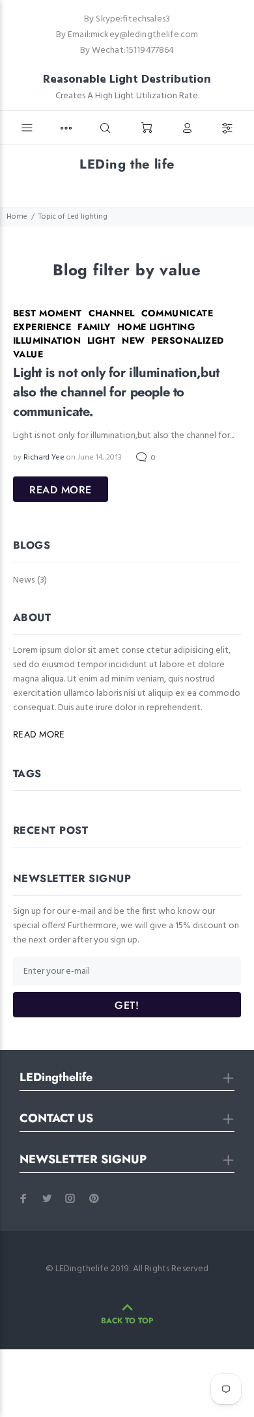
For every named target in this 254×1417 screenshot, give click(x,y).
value (28, 354)
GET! (127, 1005)
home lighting (156, 326)
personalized (187, 340)
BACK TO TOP (127, 1321)
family (94, 326)
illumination (47, 340)
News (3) (30, 579)
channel (112, 313)
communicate (177, 313)
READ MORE (60, 489)
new (133, 340)
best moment (47, 313)
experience (42, 326)
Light (101, 340)
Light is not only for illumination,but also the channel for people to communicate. (116, 392)
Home (17, 216)
